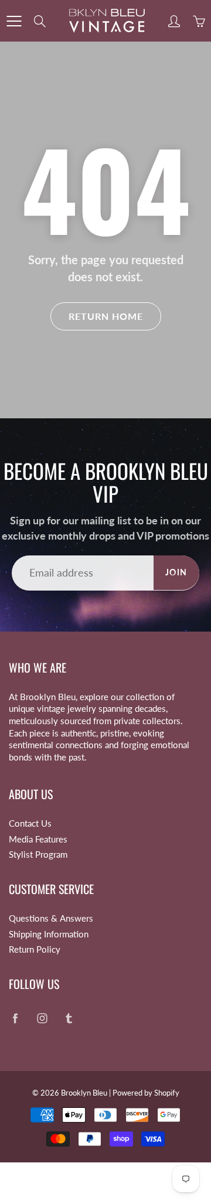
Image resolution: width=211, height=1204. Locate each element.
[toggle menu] (14, 21)
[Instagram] (42, 1018)
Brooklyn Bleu (84, 1092)
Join (176, 572)
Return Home (106, 316)
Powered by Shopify (146, 1092)
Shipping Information (49, 934)
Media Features (38, 839)
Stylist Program (38, 854)
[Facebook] (15, 1018)
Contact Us (30, 823)
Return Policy (34, 949)
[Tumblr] (69, 1018)
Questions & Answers (51, 918)
